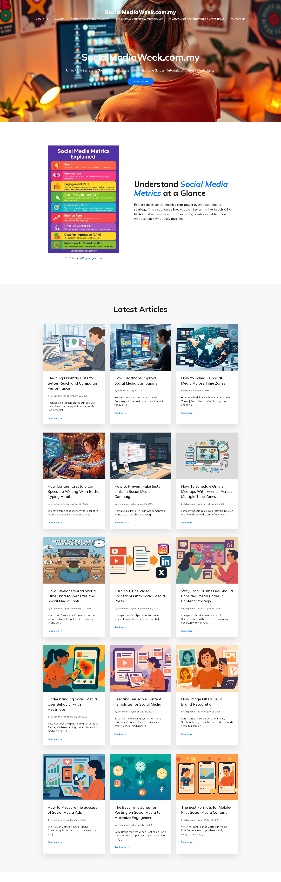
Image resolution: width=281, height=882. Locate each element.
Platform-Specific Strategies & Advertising (196, 19)
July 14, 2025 (147, 711)
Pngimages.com (92, 258)
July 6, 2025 (146, 824)
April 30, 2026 (80, 503)
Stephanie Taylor (60, 395)
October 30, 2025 (149, 608)
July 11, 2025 (213, 711)
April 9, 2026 (146, 503)
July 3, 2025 (213, 819)
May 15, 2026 (80, 395)
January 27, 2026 (82, 608)
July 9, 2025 (79, 819)
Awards (59, 19)
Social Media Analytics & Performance (139, 19)
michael (122, 390)
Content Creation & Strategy (90, 19)
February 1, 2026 (215, 503)
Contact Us (237, 19)
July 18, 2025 (80, 716)
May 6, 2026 (136, 390)
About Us (42, 19)
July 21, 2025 (213, 608)
